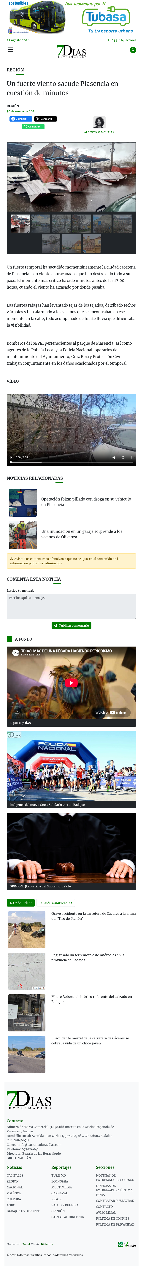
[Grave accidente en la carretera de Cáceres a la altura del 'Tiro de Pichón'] (27, 929)
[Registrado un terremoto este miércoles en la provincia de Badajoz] (27, 971)
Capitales (15, 1175)
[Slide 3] (61, 224)
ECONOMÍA (59, 1181)
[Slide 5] (102, 224)
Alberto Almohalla (99, 132)
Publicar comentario (73, 625)
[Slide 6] (122, 224)
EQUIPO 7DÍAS (20, 723)
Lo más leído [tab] (21, 903)
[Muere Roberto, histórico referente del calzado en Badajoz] (27, 1012)
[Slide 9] (92, 243)
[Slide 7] (51, 243)
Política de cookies (112, 1218)
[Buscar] (133, 50)
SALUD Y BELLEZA (64, 1205)
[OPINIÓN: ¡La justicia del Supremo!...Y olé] (71, 848)
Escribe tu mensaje (20, 590)
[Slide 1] (20, 224)
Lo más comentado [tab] (55, 903)
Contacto (104, 1206)
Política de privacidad (115, 1224)
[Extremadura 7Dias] (71, 51)
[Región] (71, 17)
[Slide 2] (40, 224)
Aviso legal (106, 1212)
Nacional (15, 1187)
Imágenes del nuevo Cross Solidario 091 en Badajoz (47, 805)
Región (15, 70)
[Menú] (10, 50)
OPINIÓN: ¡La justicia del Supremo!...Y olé (40, 886)
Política (14, 1193)
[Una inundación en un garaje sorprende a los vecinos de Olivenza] (23, 535)
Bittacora (47, 1244)
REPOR (56, 1199)
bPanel (25, 1244)
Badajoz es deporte (23, 1211)
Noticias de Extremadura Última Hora (114, 1190)
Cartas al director (67, 1217)
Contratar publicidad (115, 1201)
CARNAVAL (59, 1193)
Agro (11, 1205)
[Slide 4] (81, 224)
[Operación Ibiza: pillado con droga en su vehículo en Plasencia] (23, 503)
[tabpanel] (71, 994)
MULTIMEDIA (61, 1187)
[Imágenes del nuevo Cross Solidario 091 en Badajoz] (71, 766)
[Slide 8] (71, 243)
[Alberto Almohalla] (99, 122)
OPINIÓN (58, 1211)
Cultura (14, 1199)
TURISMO (58, 1175)
